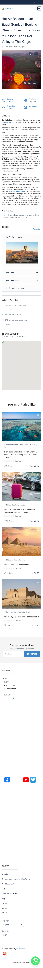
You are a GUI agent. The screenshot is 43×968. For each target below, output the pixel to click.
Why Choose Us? (8, 884)
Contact (4, 678)
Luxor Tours (11, 122)
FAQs (4, 889)
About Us (5, 874)
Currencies (5, 931)
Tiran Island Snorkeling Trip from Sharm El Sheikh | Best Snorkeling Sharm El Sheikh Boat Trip (20, 454)
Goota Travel (20, 949)
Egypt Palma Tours (18, 191)
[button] (29, 383)
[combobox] (13, 924)
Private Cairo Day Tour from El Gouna (19, 564)
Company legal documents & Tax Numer (16, 879)
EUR (35, 2)
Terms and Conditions (9, 894)
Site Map (5, 908)
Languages (5, 921)
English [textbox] (6, 924)
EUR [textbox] (5, 935)
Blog (3, 899)
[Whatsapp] (35, 960)
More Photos (31, 83)
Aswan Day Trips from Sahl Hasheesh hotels (21, 616)
